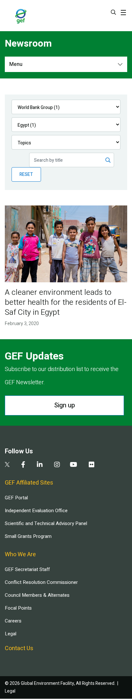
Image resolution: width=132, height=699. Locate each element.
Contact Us (19, 648)
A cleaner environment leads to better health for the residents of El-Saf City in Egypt (66, 302)
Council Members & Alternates (37, 595)
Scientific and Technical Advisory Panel (46, 523)
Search (113, 12)
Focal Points (18, 608)
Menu (15, 64)
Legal (10, 633)
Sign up (64, 405)
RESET (26, 174)
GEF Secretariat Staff (27, 569)
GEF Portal (16, 497)
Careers (13, 620)
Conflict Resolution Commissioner (41, 582)
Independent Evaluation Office (36, 510)
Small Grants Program (28, 536)
